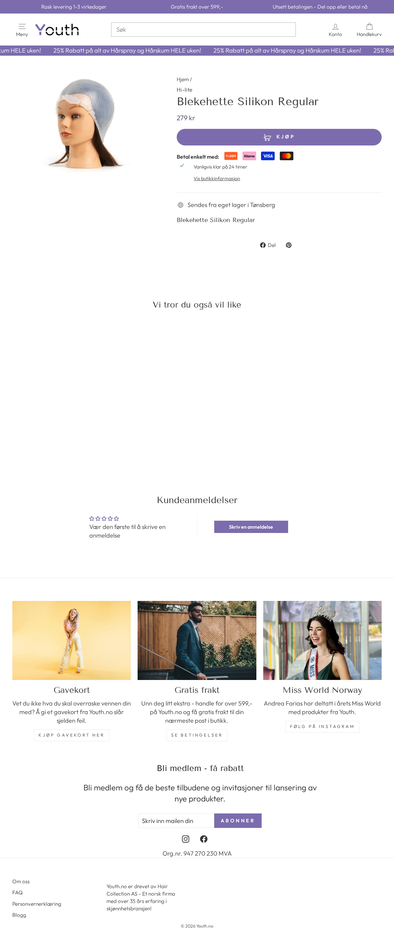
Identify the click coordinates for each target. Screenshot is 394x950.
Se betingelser (197, 735)
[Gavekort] (71, 640)
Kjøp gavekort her (71, 735)
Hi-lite (185, 89)
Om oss (21, 881)
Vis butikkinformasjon (217, 178)
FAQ (17, 892)
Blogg (19, 915)
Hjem (183, 79)
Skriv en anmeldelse (251, 527)
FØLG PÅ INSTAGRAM (322, 726)
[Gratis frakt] (197, 640)
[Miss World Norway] (322, 640)
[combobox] (203, 29)
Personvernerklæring (36, 903)
